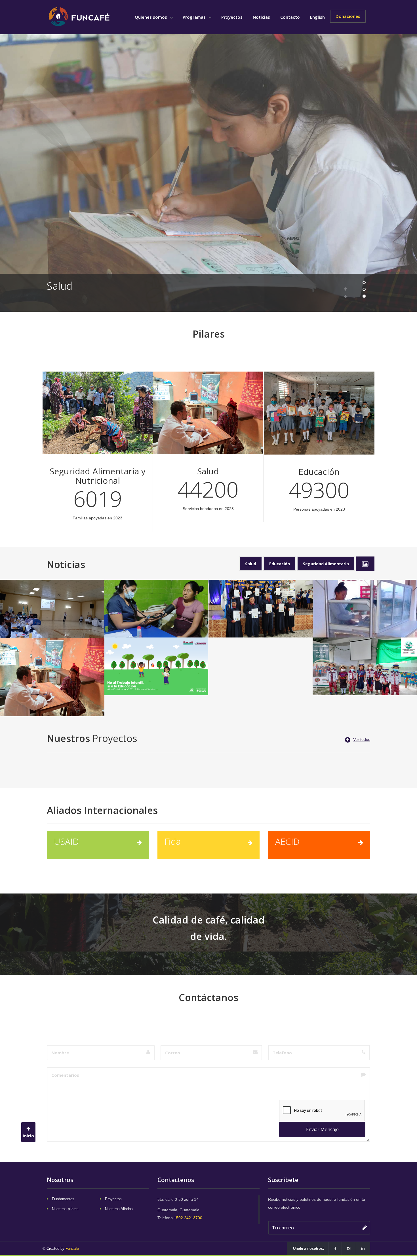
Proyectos (232, 17)
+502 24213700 (188, 1218)
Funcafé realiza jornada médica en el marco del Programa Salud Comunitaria (156, 597)
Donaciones (348, 16)
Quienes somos (151, 17)
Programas (195, 17)
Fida (173, 841)
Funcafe (72, 1248)
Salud (250, 563)
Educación (70, 286)
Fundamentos (63, 1199)
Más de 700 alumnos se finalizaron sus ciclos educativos (261, 594)
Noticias (261, 17)
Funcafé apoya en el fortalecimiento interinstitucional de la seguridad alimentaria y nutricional (52, 601)
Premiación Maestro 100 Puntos (260, 648)
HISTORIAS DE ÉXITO (365, 587)
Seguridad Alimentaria (326, 563)
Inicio (28, 1135)
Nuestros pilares (65, 1209)
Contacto (290, 17)
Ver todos (361, 739)
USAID (66, 841)
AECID (287, 841)
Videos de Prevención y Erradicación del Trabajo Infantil (156, 652)
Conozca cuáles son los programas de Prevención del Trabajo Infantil (365, 652)
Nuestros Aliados (119, 1209)
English (317, 17)
